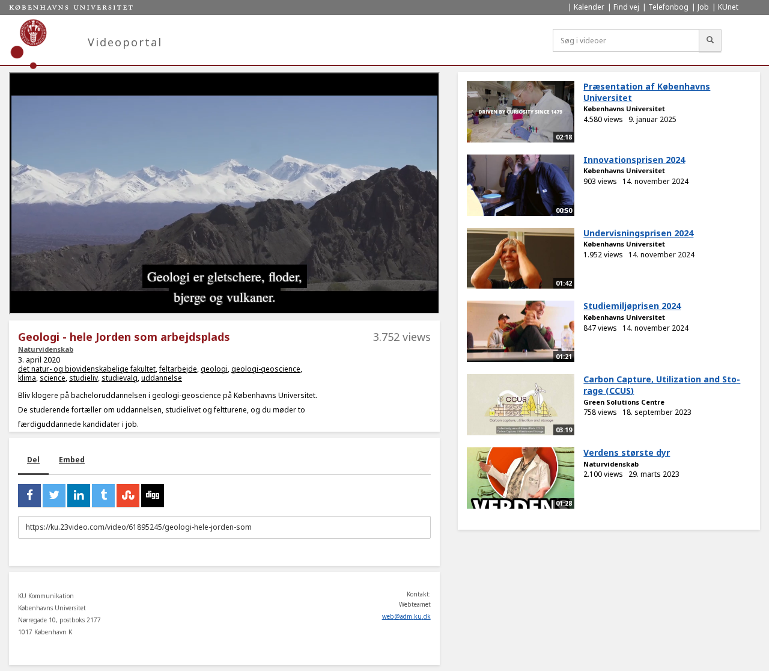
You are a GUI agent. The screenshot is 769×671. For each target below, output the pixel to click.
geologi (214, 369)
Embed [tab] (72, 460)
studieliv (83, 378)
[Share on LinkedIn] (78, 495)
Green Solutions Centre (623, 401)
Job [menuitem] (703, 7)
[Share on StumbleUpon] (128, 495)
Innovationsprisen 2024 (634, 159)
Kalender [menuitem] (589, 7)
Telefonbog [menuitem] (668, 7)
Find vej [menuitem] (626, 7)
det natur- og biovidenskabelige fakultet (87, 369)
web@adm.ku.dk (406, 616)
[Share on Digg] (152, 495)
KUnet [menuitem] (728, 7)
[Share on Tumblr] (103, 495)
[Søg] (710, 40)
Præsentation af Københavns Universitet (646, 92)
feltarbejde (178, 369)
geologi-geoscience (265, 369)
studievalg (120, 378)
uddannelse (161, 378)
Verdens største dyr (626, 452)
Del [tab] (33, 460)
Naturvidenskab (45, 349)
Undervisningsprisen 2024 (638, 233)
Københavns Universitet (624, 108)
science (52, 378)
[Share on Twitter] (54, 495)
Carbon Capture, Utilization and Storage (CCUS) (661, 384)
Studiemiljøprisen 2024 (632, 305)
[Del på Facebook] (29, 495)
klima (27, 378)
